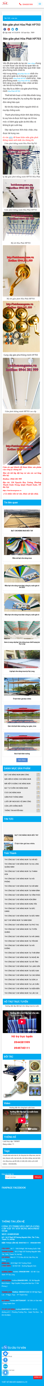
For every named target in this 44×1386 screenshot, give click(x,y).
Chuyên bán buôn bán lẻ (10, 1155)
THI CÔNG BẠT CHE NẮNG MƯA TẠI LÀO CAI (21, 993)
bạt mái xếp (17, 1158)
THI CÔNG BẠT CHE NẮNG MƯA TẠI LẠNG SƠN (22, 966)
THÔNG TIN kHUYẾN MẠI (14, 810)
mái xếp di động (27, 1158)
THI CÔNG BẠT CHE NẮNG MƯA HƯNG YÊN (21, 904)
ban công (31, 63)
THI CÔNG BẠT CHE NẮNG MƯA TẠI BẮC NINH (22, 916)
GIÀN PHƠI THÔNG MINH (14, 797)
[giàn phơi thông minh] (22, 1079)
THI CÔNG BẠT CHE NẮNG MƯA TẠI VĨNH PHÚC (22, 895)
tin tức (15, 18)
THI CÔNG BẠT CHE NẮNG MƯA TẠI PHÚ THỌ (22, 925)
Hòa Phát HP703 (19, 78)
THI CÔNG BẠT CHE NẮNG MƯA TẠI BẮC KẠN (22, 971)
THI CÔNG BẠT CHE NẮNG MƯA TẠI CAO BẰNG (22, 975)
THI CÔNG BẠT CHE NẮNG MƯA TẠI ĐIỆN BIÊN (22, 989)
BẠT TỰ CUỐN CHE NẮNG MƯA (16, 788)
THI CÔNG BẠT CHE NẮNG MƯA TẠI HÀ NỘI (21, 860)
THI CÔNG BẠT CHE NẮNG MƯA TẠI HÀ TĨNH (21, 962)
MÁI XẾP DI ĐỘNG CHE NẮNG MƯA (17, 784)
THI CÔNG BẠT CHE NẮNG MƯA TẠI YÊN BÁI (21, 941)
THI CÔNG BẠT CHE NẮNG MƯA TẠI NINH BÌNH (22, 891)
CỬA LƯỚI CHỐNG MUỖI (13, 806)
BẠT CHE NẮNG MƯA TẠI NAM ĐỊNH (18, 920)
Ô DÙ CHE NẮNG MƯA (13, 793)
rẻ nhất (22, 1161)
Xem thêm (22, 760)
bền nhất (28, 1161)
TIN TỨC (7, 18)
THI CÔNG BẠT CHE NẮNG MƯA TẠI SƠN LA (21, 980)
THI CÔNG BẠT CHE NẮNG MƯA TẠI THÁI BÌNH (22, 953)
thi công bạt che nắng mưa (27, 1155)
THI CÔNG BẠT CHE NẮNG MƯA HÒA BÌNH (20, 900)
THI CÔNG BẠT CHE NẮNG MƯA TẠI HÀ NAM (21, 886)
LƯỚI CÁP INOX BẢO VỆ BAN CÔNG (18, 802)
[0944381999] (5, 1347)
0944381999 (28, 4)
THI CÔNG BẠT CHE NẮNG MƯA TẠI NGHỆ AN (22, 957)
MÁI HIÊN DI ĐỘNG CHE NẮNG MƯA (18, 779)
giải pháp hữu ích (23, 74)
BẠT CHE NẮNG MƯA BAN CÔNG (17, 775)
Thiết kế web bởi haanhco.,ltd (14, 1382)
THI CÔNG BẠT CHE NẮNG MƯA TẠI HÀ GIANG (22, 937)
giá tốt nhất (16, 1161)
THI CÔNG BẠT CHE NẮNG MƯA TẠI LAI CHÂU (22, 984)
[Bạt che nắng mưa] (5, 3)
